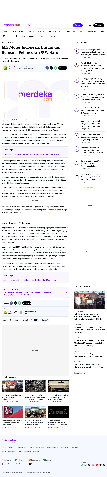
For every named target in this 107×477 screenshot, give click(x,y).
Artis (31, 31)
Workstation (65, 447)
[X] (89, 465)
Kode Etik (27, 451)
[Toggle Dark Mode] (90, 25)
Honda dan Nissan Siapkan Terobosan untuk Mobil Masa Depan (12, 423)
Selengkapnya (88, 187)
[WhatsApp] (82, 465)
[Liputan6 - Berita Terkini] (9, 441)
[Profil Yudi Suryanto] (5, 68)
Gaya (75, 31)
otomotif (10, 190)
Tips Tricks (42, 36)
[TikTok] (100, 465)
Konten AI (45, 320)
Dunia (68, 31)
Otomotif (10, 36)
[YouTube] (97, 465)
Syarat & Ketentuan (8, 451)
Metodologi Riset (52, 447)
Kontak (4, 447)
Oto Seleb (53, 36)
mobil (59, 210)
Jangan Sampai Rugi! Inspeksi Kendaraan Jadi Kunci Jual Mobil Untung (29, 280)
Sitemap (36, 451)
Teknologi (51, 31)
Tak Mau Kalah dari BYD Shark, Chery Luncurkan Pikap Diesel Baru (34, 423)
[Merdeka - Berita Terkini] (12, 25)
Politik (13, 31)
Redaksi (11, 447)
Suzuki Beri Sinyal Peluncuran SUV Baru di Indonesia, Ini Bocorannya (57, 423)
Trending (40, 31)
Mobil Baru (14, 320)
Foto (102, 31)
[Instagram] (93, 465)
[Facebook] (85, 465)
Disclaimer (75, 447)
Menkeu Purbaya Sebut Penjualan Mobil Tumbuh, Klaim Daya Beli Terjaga (31, 154)
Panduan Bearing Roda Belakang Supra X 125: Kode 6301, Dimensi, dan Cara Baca (35, 397)
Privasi (19, 451)
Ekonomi (22, 31)
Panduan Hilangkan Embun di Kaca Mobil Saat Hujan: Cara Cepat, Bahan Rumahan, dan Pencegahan (58, 397)
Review (31, 36)
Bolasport (92, 31)
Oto (61, 31)
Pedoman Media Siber (36, 447)
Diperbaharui (21, 69)
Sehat (82, 31)
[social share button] (47, 68)
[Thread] (104, 465)
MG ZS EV (34, 320)
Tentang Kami (21, 447)
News (5, 31)
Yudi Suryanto (17, 67)
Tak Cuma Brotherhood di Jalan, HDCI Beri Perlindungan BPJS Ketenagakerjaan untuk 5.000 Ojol (11, 397)
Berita (23, 36)
